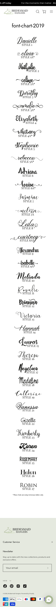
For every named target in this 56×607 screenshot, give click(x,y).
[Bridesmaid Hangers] (16, 11)
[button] (49, 599)
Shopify (31, 593)
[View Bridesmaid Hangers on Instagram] (18, 586)
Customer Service (11, 542)
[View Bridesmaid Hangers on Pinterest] (11, 586)
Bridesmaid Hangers (14, 593)
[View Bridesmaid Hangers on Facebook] (5, 586)
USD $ (5, 580)
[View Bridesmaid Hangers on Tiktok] (25, 586)
